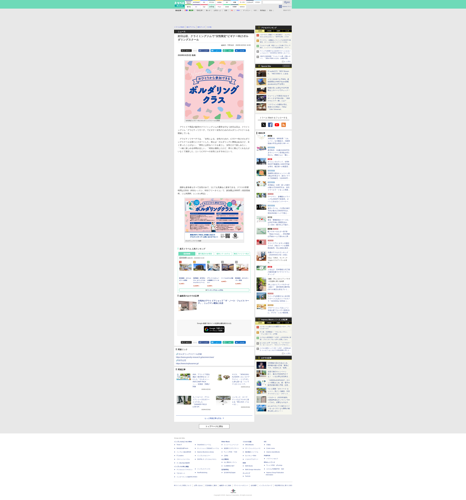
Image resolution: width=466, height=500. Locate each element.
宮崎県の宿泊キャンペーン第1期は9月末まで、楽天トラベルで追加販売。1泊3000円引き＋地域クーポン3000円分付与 (279, 178)
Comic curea (270, 448)
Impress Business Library (205, 452)
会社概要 (254, 485)
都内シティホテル (223, 254)
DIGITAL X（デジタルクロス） (207, 459)
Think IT (179, 445)
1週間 (278, 31)
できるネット (181, 473)
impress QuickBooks (273, 452)
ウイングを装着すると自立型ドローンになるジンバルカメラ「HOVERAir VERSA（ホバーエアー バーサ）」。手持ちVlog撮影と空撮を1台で (275, 53)
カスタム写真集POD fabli (275, 469)
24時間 (269, 31)
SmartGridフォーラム (204, 445)
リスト (195, 50)
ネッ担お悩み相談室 (183, 463)
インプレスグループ (265, 485)
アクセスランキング (269, 28)
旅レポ (208, 10)
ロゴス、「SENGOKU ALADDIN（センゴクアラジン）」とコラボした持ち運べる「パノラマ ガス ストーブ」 (241, 379)
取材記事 (200, 10)
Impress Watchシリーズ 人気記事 (274, 320)
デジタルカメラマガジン (185, 469)
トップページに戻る (214, 426)
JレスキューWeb (250, 455)
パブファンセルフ (272, 458)
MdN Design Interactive (253, 469)
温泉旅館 (186, 254)
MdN (244, 463)
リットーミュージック (231, 445)
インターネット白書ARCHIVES (187, 477)
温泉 (225, 10)
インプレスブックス (203, 469)
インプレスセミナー (203, 455)
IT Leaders (180, 455)
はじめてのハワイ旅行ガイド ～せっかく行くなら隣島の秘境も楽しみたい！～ (279, 408)
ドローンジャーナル (183, 459)
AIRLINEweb (249, 445)
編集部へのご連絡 (225, 485)
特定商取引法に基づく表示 (283, 485)
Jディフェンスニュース (252, 448)
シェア (206, 50)
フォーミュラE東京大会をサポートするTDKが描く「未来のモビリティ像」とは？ (279, 98)
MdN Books (249, 466)
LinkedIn (241, 50)
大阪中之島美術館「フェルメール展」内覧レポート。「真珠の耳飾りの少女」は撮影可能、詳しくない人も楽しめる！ (275, 58)
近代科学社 (225, 469)
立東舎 (226, 455)
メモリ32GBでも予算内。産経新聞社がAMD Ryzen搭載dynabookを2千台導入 (278, 81)
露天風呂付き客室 (205, 254)
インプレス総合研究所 (184, 452)
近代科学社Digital (229, 472)
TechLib (247, 476)
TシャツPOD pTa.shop (274, 465)
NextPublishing (202, 472)
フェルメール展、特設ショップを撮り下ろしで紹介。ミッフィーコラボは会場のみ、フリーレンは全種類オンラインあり (275, 47)
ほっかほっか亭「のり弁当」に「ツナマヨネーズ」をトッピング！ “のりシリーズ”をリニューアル (275, 345)
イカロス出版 (247, 442)
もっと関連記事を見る (212, 418)
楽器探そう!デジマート (231, 448)
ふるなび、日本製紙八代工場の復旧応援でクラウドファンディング (279, 271)
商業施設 (263, 10)
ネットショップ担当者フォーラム (208, 448)
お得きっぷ (217, 10)
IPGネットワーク (269, 462)
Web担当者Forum (182, 448)
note (230, 50)
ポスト (188, 50)
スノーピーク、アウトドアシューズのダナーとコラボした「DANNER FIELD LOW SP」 (201, 402)
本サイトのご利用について (182, 485)
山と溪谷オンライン (230, 462)
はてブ (218, 50)
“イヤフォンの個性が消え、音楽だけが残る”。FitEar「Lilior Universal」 (278, 106)
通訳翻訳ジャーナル (251, 452)
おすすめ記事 (266, 358)
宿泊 (270, 10)
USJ (255, 10)
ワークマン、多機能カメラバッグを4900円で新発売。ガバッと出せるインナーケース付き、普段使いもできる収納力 (275, 42)
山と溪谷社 (225, 459)
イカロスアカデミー (251, 459)
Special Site (266, 66)
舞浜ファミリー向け (241, 254)
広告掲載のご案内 (211, 485)
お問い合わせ (198, 485)
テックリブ (246, 473)
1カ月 (287, 31)
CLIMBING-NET (229, 466)
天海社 (268, 445)
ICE (265, 442)
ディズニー (246, 10)
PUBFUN (267, 455)
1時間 (260, 31)
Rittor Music (225, 442)
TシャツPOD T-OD (230, 452)
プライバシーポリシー (241, 485)
